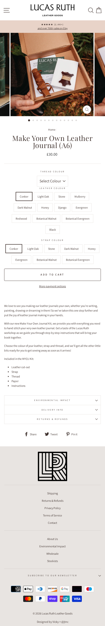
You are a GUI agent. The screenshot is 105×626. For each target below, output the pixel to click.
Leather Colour (53, 188)
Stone (61, 196)
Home (51, 129)
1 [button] (29, 120)
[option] (52, 26)
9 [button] (61, 121)
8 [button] (57, 121)
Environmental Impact (52, 400)
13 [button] (76, 121)
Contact (52, 523)
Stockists (52, 561)
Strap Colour (52, 240)
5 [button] (45, 121)
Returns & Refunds (52, 419)
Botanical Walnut (46, 218)
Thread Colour (52, 171)
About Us (52, 539)
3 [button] (37, 121)
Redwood (21, 218)
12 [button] (73, 121)
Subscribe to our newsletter (52, 575)
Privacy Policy (52, 508)
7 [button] (53, 121)
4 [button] (41, 121)
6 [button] (49, 121)
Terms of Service (52, 515)
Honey (45, 207)
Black (52, 229)
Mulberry (79, 196)
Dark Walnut (25, 207)
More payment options (52, 286)
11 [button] (69, 121)
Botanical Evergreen (77, 218)
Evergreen (82, 207)
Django (62, 207)
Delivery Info (52, 409)
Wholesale (52, 553)
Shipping (52, 493)
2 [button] (33, 121)
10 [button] (65, 121)
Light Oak (43, 196)
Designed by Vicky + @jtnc (52, 622)
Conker (24, 196)
